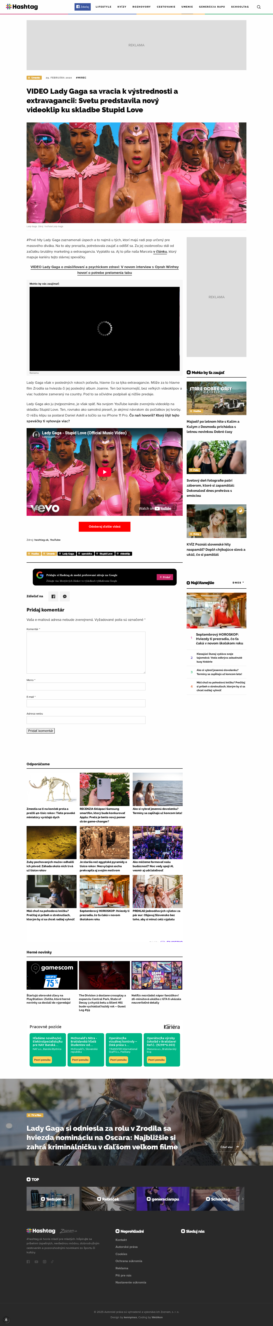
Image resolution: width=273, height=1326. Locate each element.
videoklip (125, 553)
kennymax (130, 1317)
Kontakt (121, 1240)
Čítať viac (227, 1147)
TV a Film (36, 1115)
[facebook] (28, 1262)
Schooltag (240, 6)
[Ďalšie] (242, 1199)
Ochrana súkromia (129, 1261)
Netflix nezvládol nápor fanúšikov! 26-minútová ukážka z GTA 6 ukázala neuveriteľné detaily (156, 999)
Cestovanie (166, 6)
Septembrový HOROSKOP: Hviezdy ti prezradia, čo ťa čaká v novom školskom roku (219, 638)
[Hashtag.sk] (22, 7)
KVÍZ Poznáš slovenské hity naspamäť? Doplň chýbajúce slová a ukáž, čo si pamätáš (216, 549)
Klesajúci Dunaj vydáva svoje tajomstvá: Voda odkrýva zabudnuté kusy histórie (219, 657)
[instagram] (44, 1262)
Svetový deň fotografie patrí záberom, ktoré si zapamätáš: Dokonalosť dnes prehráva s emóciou (211, 488)
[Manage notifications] (6, 1320)
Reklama (122, 1268)
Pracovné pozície (46, 1026)
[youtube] (36, 1262)
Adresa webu (35, 713)
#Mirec (81, 77)
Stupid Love (106, 553)
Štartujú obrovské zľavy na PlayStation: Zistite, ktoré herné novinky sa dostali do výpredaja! (49, 999)
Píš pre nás (124, 1275)
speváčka (87, 553)
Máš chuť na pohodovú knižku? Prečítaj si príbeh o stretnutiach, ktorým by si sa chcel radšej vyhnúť (221, 686)
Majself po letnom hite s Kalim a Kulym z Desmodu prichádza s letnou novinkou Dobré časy (213, 426)
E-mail (31, 696)
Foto (195, 470)
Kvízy (122, 6)
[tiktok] (52, 1262)
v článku (160, 251)
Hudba (35, 553)
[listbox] (232, 582)
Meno (31, 680)
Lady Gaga (68, 553)
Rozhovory (142, 6)
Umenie (187, 6)
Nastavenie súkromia (131, 1282)
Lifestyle (104, 6)
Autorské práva (127, 1246)
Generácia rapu (212, 6)
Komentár (33, 629)
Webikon (157, 1317)
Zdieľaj (85, 6)
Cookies (121, 1254)
